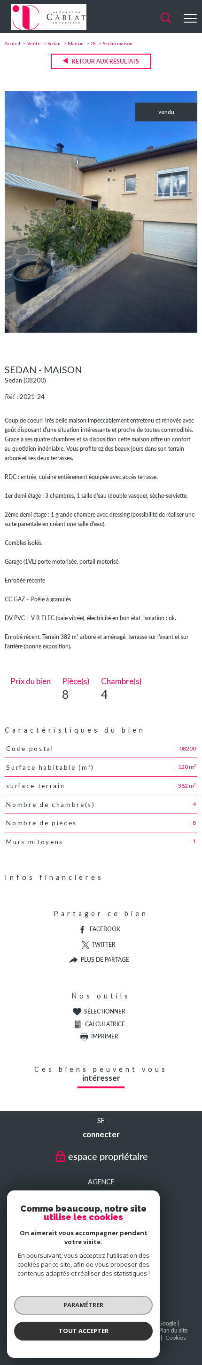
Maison (76, 43)
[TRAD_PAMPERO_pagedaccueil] (48, 28)
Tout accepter (84, 1330)
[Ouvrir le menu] (190, 18)
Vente (33, 43)
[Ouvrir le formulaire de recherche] (165, 18)
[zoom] (101, 330)
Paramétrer (83, 1305)
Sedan (54, 43)
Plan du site (173, 1330)
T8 (93, 43)
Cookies (175, 1337)
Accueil (12, 43)
